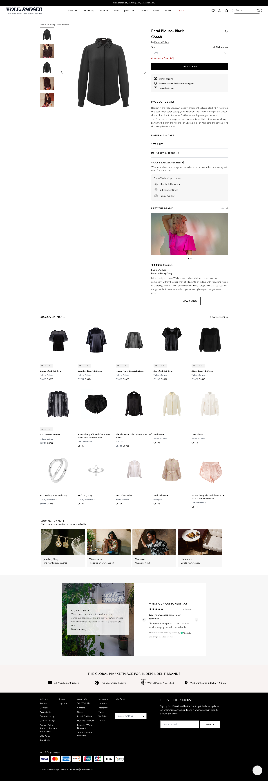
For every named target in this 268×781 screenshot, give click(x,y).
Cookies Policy (47, 716)
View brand (190, 300)
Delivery (44, 699)
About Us (82, 699)
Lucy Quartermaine (48, 499)
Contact (44, 707)
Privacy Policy (86, 769)
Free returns (164, 83)
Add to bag (190, 66)
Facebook (103, 699)
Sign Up (210, 724)
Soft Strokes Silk (85, 441)
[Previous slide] (62, 72)
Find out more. (163, 170)
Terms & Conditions (70, 769)
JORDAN (120, 441)
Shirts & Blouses (63, 24)
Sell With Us (83, 703)
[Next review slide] (196, 620)
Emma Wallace (161, 42)
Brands (61, 699)
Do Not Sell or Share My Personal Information (49, 728)
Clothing (51, 24)
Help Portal (120, 699)
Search (239, 10)
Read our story (79, 629)
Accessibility (46, 712)
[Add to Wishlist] (226, 31)
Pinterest (102, 703)
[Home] (24, 10)
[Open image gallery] (103, 72)
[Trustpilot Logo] (185, 633)
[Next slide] (144, 72)
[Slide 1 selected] (188, 258)
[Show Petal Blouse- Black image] (47, 34)
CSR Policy (45, 736)
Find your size (222, 46)
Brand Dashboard (85, 716)
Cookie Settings (47, 720)
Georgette (158, 499)
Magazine (62, 703)
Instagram (103, 707)
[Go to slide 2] (191, 258)
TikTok (101, 720)
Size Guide (45, 740)
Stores (80, 712)
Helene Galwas (46, 375)
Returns (43, 703)
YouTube (102, 716)
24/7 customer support (184, 83)
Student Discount (85, 720)
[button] (219, 10)
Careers (81, 707)
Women (43, 24)
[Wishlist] (213, 10)
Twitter (102, 712)
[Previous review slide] (144, 620)
